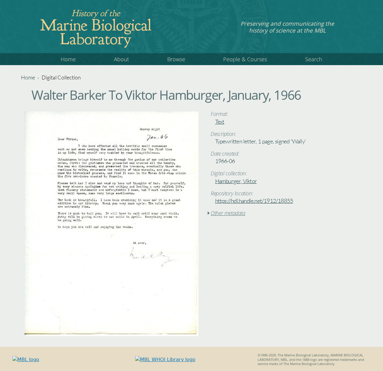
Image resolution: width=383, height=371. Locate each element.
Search (313, 59)
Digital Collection (61, 77)
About (121, 59)
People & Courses (245, 59)
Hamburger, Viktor (236, 181)
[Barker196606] (111, 334)
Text (219, 121)
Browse (176, 59)
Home (68, 59)
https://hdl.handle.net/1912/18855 (254, 200)
